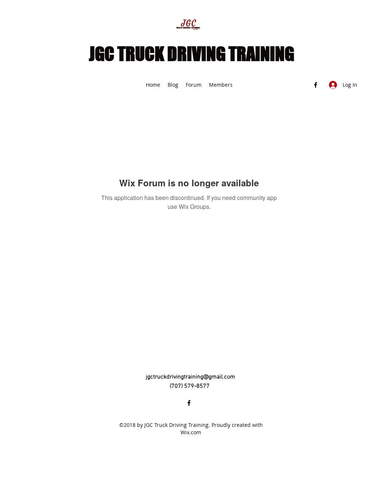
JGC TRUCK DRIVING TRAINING (191, 54)
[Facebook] (315, 85)
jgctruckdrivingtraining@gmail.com (190, 377)
